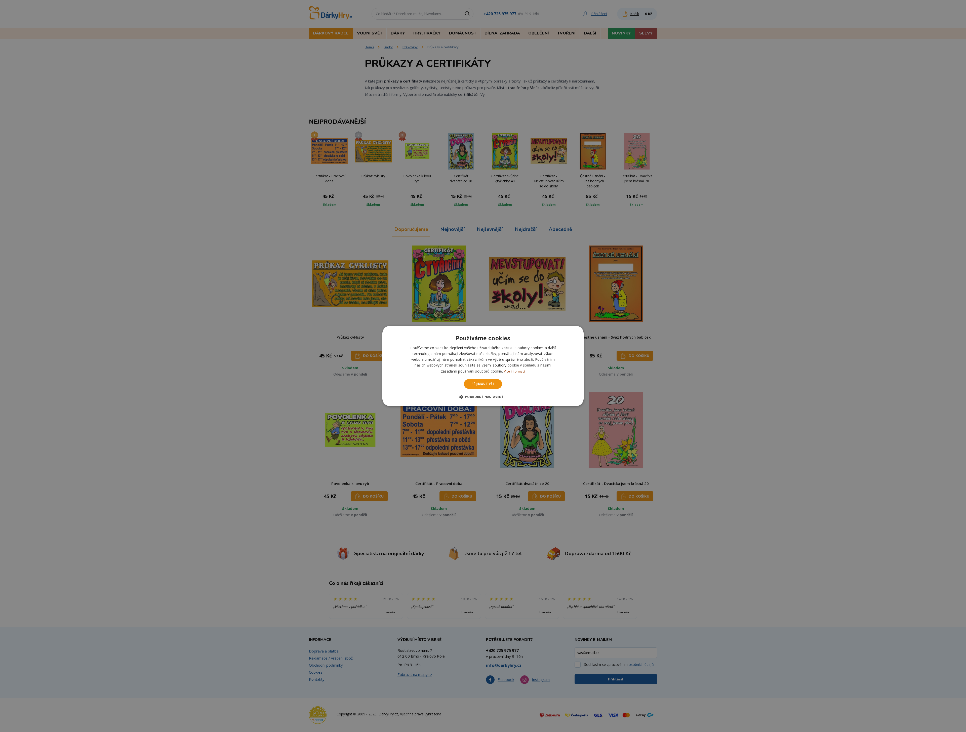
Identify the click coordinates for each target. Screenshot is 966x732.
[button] (483, 397)
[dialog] (483, 366)
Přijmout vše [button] (483, 384)
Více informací (514, 371)
